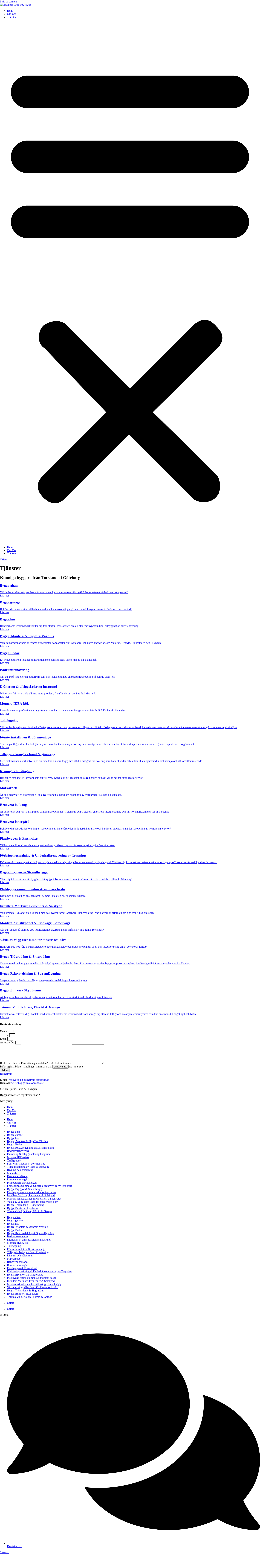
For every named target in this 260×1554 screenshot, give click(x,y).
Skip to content (8, 1)
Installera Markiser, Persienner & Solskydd (31, 1195)
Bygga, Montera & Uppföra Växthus (27, 1141)
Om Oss (11, 13)
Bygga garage (15, 1134)
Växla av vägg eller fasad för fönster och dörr (32, 1201)
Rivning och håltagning (20, 1169)
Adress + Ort (7, 1042)
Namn (4, 1031)
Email (3, 1038)
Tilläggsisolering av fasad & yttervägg (28, 1166)
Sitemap (4, 1552)
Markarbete (13, 1173)
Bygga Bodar (14, 1144)
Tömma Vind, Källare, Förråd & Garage (29, 1211)
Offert (10, 1302)
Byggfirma (6, 1073)
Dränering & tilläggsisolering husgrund (29, 1154)
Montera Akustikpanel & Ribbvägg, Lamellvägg (34, 1198)
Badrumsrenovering (18, 1150)
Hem (10, 10)
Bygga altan (14, 1131)
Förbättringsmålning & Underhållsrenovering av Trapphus (39, 1185)
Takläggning (14, 1160)
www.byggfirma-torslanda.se (27, 1082)
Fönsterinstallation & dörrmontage (26, 1163)
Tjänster (11, 17)
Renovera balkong (17, 1176)
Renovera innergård (18, 1179)
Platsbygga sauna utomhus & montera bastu (31, 1192)
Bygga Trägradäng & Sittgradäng (25, 1204)
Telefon (4, 1035)
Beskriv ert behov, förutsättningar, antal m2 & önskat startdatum (36, 1063)
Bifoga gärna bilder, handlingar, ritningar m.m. (26, 1066)
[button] (130, 282)
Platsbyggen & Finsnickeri (22, 1182)
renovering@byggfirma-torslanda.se (29, 1079)
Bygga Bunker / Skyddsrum (22, 1208)
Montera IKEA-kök (18, 1157)
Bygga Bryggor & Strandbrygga (25, 1189)
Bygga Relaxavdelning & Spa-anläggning (30, 1147)
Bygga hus (13, 1138)
